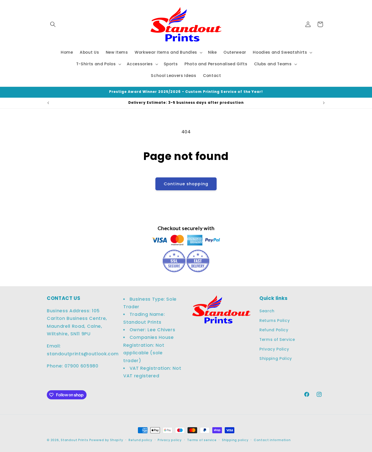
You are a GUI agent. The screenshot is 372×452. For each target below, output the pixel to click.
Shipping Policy (275, 358)
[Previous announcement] (48, 103)
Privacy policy (170, 440)
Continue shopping (186, 184)
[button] (53, 24)
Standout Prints (74, 440)
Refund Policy (273, 330)
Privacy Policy (274, 349)
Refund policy (140, 440)
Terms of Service (277, 339)
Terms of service (201, 440)
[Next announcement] (323, 103)
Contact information (272, 440)
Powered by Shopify (106, 440)
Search (267, 311)
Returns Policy (274, 320)
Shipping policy (235, 440)
